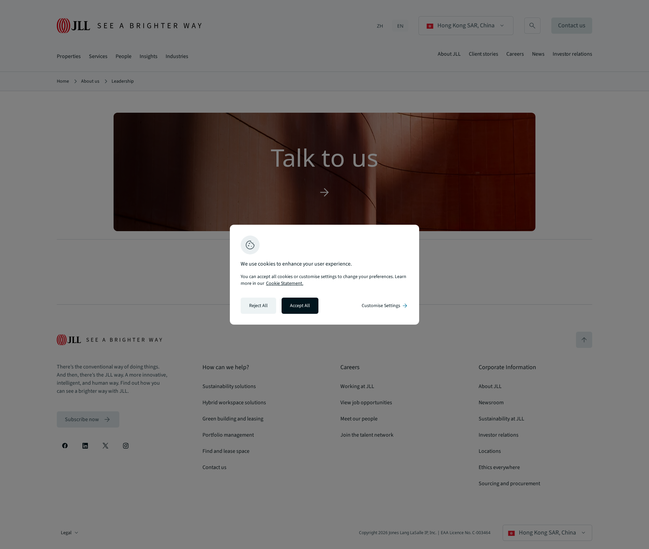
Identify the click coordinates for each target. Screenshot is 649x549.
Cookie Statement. (284, 283)
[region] (324, 275)
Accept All (300, 305)
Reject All (258, 305)
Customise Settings (385, 306)
